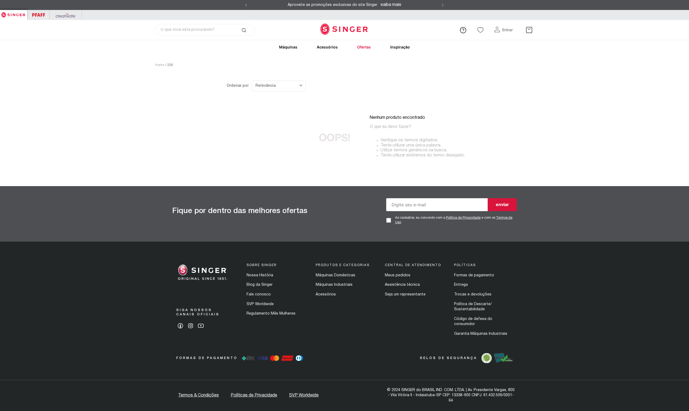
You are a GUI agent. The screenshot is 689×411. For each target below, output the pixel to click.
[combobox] (205, 30)
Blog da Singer (260, 285)
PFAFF (38, 15)
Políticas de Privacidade (254, 395)
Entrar (507, 29)
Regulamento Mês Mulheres (271, 313)
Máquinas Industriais (334, 285)
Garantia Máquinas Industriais (480, 334)
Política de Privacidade (463, 217)
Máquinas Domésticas (335, 275)
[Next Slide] (443, 5)
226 (170, 65)
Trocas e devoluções (472, 294)
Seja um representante (405, 294)
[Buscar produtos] (243, 30)
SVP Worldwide (260, 304)
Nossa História (260, 275)
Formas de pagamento (474, 275)
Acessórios (327, 47)
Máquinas (288, 47)
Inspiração (400, 47)
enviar (502, 204)
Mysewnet (65, 15)
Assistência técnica (402, 285)
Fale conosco (259, 294)
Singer (13, 13)
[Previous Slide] (246, 5)
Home (159, 65)
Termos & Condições (198, 395)
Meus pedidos (397, 275)
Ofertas (364, 47)
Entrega (461, 285)
